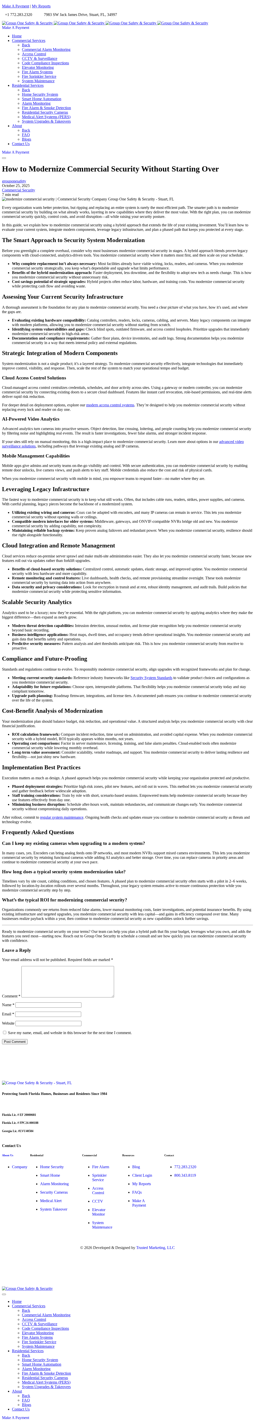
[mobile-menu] (4, 158)
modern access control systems (110, 405)
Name (8, 1005)
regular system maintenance (61, 817)
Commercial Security (18, 190)
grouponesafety (14, 181)
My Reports (41, 6)
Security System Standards (151, 678)
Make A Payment (15, 6)
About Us (7, 1155)
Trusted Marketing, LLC (155, 1247)
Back (26, 45)
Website (8, 1023)
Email (8, 1014)
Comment (11, 996)
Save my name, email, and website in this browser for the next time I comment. (70, 1033)
